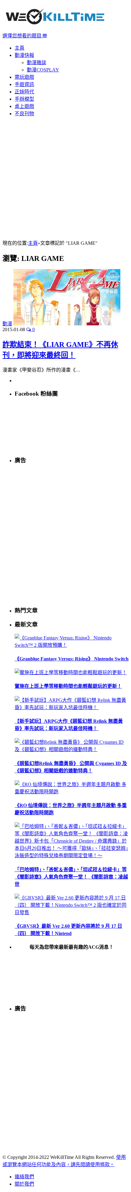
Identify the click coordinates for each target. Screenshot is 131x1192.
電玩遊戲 (24, 77)
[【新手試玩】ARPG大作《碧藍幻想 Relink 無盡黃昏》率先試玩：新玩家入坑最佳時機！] (72, 707)
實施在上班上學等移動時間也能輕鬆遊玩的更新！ (68, 686)
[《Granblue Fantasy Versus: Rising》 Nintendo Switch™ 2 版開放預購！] (72, 645)
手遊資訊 (24, 84)
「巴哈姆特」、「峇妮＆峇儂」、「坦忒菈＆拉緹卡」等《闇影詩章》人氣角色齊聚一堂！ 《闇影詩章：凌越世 (71, 877)
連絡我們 (24, 1176)
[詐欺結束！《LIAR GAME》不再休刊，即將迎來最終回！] (66, 323)
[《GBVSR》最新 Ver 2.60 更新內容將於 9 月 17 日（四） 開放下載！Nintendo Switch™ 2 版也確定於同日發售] (72, 912)
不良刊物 (24, 113)
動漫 (7, 323)
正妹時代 (24, 91)
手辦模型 (24, 99)
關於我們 (24, 1184)
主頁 (19, 47)
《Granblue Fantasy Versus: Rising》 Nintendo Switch (72, 658)
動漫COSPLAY (43, 69)
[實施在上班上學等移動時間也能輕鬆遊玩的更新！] (71, 672)
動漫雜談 (36, 62)
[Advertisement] (65, 179)
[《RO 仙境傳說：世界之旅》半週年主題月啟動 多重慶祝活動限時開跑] (72, 791)
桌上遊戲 (24, 106)
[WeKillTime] (55, 28)
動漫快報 (24, 55)
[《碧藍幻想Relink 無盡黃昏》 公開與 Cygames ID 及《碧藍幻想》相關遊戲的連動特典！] (72, 749)
